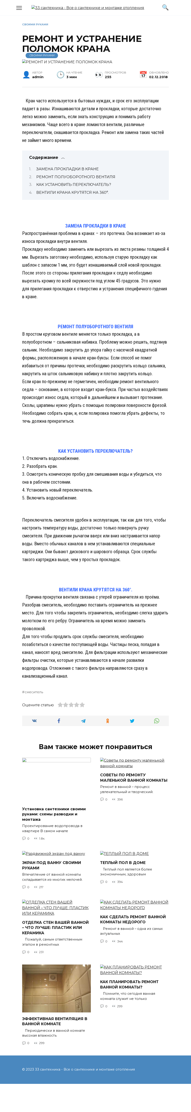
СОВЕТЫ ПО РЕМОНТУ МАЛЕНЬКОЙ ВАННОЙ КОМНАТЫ (133, 777)
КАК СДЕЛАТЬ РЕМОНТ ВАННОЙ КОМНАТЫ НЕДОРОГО (133, 919)
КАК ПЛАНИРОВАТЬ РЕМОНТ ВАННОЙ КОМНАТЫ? (129, 984)
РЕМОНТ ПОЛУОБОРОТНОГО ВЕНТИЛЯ (75, 177)
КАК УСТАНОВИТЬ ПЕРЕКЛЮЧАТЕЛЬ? (73, 184)
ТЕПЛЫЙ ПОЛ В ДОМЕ (123, 863)
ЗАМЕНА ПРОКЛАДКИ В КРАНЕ (67, 169)
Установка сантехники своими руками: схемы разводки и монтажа (54, 814)
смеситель (34, 692)
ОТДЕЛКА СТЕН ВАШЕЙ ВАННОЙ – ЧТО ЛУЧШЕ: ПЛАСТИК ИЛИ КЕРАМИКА (55, 927)
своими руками (35, 24)
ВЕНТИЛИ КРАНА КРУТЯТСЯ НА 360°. (72, 192)
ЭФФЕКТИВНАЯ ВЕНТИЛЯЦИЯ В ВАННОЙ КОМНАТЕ (54, 1021)
